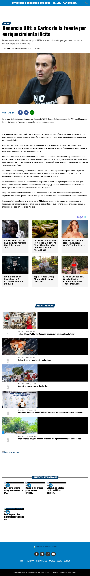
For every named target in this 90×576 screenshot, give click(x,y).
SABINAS (52, 561)
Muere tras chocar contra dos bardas (32, 386)
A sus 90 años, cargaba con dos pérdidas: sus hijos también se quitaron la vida (49, 439)
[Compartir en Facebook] (20, 112)
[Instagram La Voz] (47, 554)
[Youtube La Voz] (53, 554)
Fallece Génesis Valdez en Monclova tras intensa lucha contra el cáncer (46, 334)
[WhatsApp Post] (32, 112)
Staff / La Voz (12, 48)
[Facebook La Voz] (36, 554)
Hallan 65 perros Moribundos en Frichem (34, 360)
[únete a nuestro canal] (45, 463)
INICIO (22, 561)
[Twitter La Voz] (42, 554)
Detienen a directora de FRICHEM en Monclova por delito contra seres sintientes (50, 412)
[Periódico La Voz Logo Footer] (45, 546)
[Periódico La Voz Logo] (45, 4)
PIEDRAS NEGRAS (41, 561)
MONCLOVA (30, 561)
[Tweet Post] (26, 112)
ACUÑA (59, 561)
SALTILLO (67, 561)
